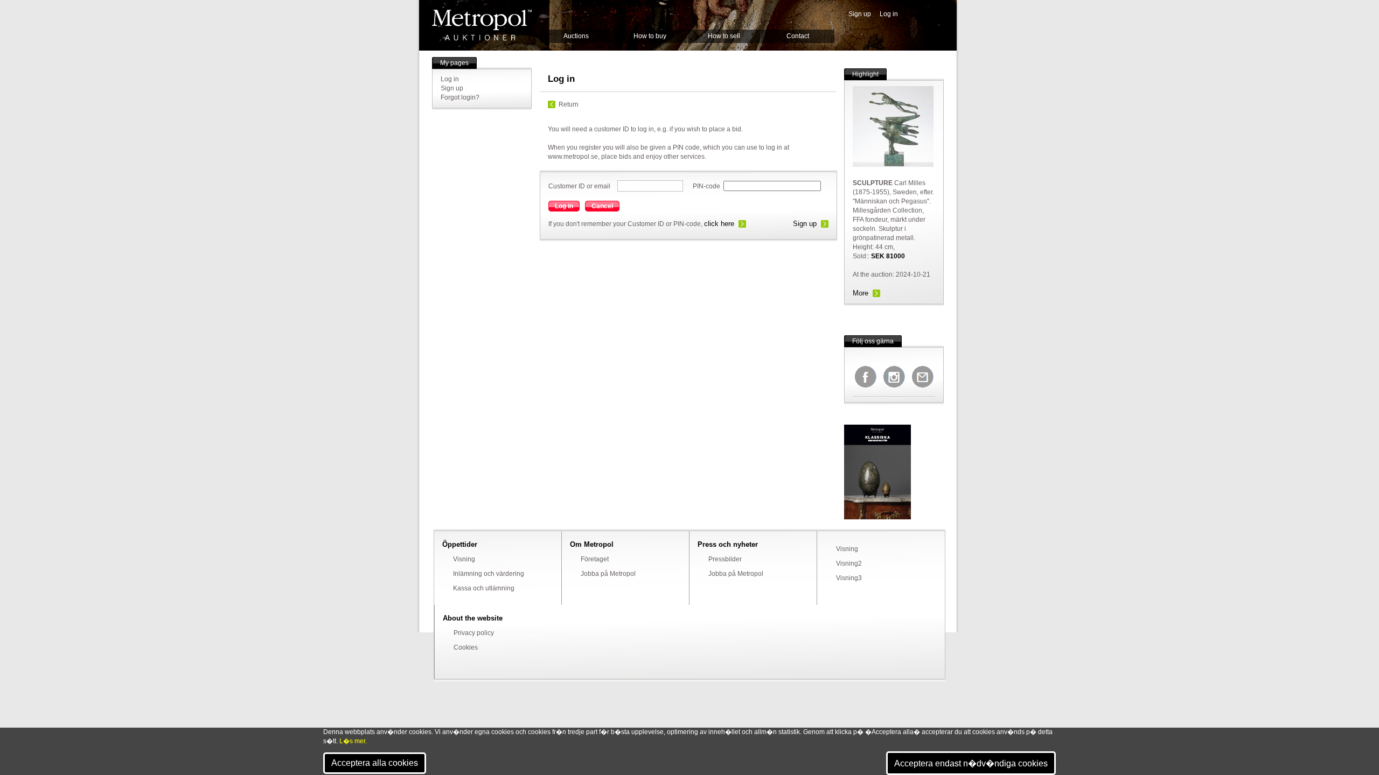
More (860, 293)
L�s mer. (353, 741)
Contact (797, 36)
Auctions (576, 36)
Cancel (602, 206)
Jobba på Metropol (608, 573)
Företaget (595, 559)
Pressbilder (725, 559)
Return (569, 104)
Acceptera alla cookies (374, 762)
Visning (464, 559)
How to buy (649, 36)
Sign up (859, 14)
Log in (889, 14)
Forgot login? (460, 97)
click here (719, 224)
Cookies (466, 647)
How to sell (724, 36)
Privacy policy (474, 633)
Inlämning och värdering (488, 573)
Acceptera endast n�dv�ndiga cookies (971, 763)
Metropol (482, 25)
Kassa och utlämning (483, 588)
